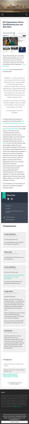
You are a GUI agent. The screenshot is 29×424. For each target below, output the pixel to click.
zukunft (7, 212)
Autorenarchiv (8, 198)
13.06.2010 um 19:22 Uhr (10, 254)
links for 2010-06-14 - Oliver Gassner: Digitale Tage (14, 370)
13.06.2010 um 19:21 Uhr (10, 236)
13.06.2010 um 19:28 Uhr (10, 269)
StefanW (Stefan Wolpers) (10, 375)
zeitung (21, 211)
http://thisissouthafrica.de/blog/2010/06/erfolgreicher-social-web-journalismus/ (14, 276)
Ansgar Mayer (8, 291)
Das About (6, 69)
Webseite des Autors (11, 198)
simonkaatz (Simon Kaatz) (10, 377)
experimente (15, 211)
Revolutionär (8, 330)
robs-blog (7, 208)
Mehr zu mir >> (18, 406)
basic (14, 5)
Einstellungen (14, 422)
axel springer (8, 211)
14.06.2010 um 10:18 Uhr (10, 293)
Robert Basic (8, 252)
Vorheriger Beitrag (10, 217)
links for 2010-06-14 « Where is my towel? (14, 365)
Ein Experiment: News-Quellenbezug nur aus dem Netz (13, 24)
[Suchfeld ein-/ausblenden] (27, 14)
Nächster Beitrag (9, 219)
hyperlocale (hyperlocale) (10, 374)
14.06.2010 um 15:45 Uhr (10, 332)
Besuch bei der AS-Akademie (11, 129)
